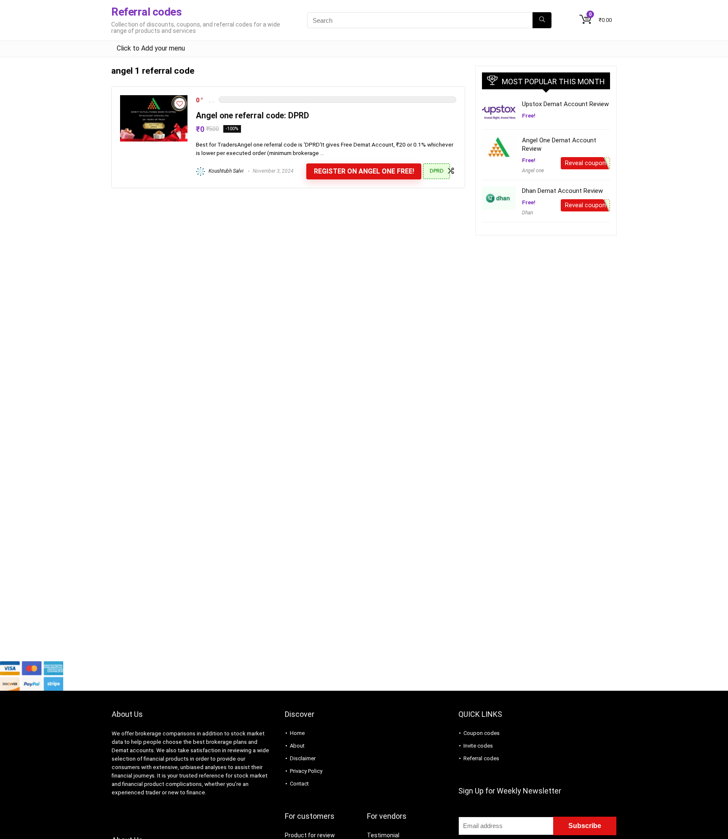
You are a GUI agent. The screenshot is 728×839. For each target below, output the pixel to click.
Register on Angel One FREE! (364, 171)
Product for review (310, 835)
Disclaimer (303, 758)
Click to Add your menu (151, 48)
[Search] (542, 20)
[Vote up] (213, 102)
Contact (299, 783)
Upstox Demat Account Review (565, 104)
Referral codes (481, 758)
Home (297, 733)
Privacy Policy (306, 771)
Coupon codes (481, 733)
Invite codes (478, 746)
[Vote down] (210, 102)
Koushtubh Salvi (225, 171)
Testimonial (383, 835)
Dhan (527, 213)
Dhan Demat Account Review (562, 191)
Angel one (533, 171)
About (297, 746)
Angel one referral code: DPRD (252, 115)
